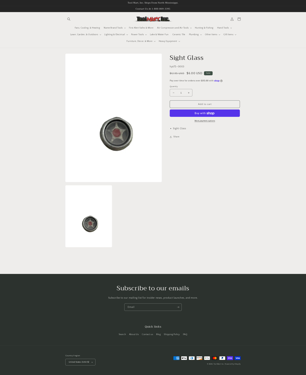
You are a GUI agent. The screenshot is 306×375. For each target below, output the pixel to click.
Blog (158, 334)
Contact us (147, 334)
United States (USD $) (79, 362)
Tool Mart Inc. (219, 364)
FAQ (185, 334)
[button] (68, 19)
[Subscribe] (178, 307)
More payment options (205, 121)
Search (122, 334)
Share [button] (176, 137)
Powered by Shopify (233, 364)
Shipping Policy (172, 334)
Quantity (174, 86)
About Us (134, 334)
